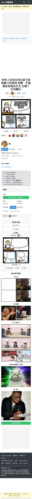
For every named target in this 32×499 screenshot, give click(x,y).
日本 (2, 463)
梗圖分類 (11, 38)
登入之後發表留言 (6, 167)
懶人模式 (16, 225)
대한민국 (8, 463)
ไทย (20, 463)
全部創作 (5, 38)
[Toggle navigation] (28, 2)
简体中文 (22, 455)
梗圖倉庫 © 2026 (5, 468)
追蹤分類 (17, 38)
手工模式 (16, 229)
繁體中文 (15, 455)
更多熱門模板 (16, 273)
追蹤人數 (5, 203)
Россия (25, 463)
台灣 (16, 461)
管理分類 (24, 38)
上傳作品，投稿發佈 (16, 197)
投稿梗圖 (19, 203)
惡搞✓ (24, 93)
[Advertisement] (16, 60)
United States (23, 461)
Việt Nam (15, 463)
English (3, 458)
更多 (4, 41)
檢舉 (26, 131)
